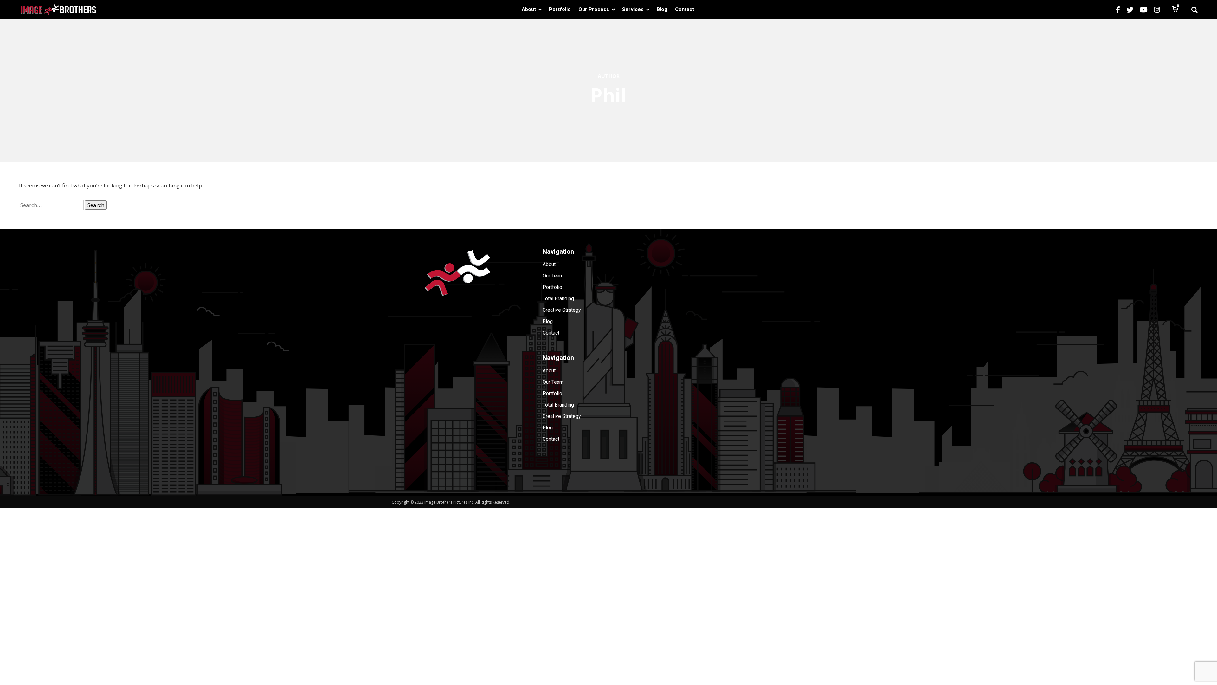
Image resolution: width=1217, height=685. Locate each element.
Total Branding (558, 299)
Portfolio (552, 287)
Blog (548, 321)
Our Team (553, 276)
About (549, 264)
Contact (551, 333)
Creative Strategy (562, 310)
